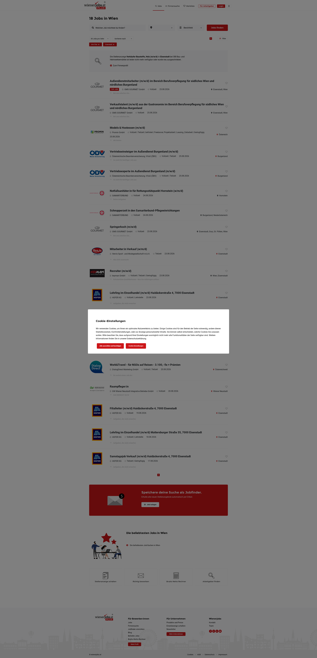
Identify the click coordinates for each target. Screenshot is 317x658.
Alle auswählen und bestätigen (110, 346)
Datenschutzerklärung (136, 338)
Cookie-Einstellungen (136, 346)
